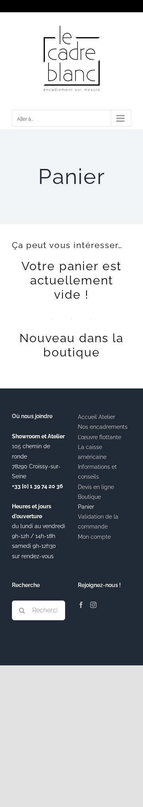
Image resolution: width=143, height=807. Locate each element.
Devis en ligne (96, 487)
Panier (86, 507)
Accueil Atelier (96, 417)
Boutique (89, 497)
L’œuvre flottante (99, 437)
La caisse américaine (92, 452)
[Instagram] (93, 605)
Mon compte (94, 537)
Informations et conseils (97, 472)
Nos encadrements (103, 427)
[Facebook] (81, 605)
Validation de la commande (98, 521)
